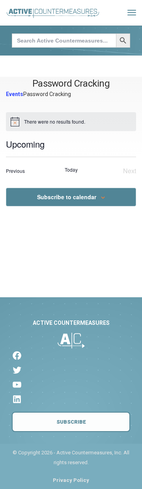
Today (71, 170)
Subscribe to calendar (66, 197)
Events (14, 94)
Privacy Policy (71, 480)
